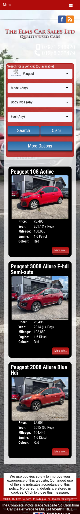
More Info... (60, 250)
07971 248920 (58, 47)
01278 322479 (58, 53)
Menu (7, 4)
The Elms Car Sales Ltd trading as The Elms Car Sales (39, 499)
